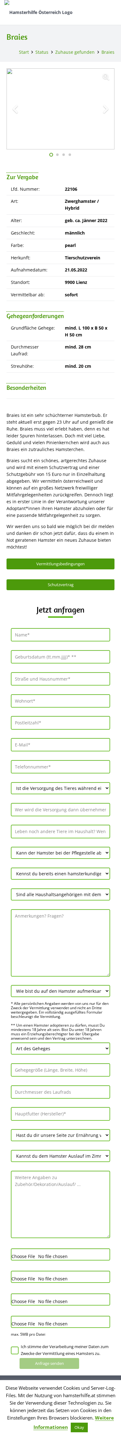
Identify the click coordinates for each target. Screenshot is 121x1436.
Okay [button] (79, 1427)
